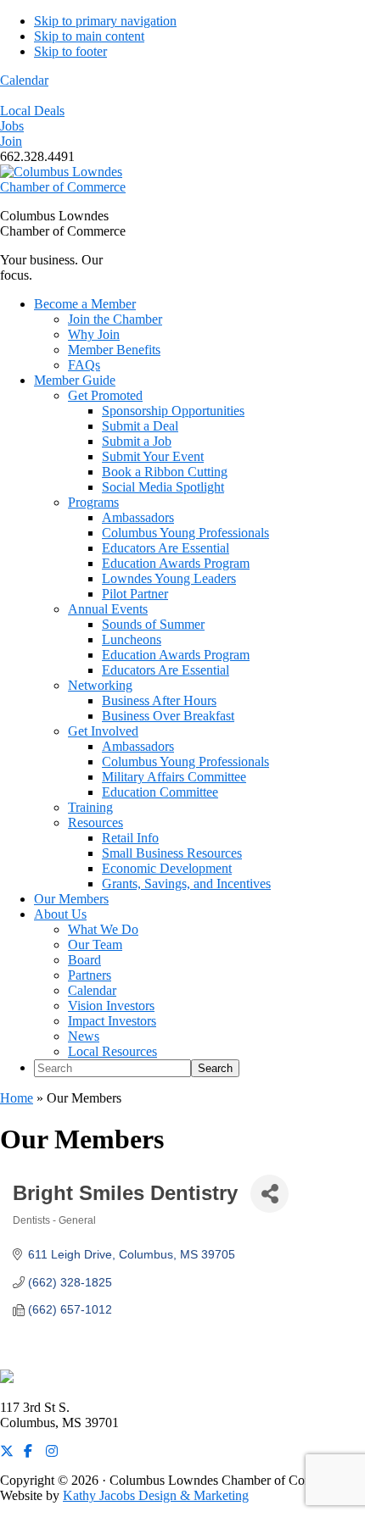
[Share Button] (269, 1194)
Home (16, 1098)
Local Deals (32, 110)
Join (11, 141)
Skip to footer (70, 51)
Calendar (24, 80)
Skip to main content (89, 36)
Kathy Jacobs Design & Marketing (156, 1495)
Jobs (12, 126)
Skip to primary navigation (105, 21)
